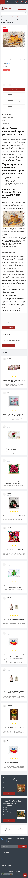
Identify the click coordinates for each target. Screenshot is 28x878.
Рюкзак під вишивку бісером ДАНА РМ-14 (14, 515)
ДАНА (8, 63)
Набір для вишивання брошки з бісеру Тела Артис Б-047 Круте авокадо (14, 586)
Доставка (10, 100)
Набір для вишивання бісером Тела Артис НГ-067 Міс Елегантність (14, 415)
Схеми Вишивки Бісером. (18, 240)
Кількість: (5, 83)
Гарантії (10, 106)
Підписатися (22, 846)
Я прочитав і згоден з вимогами (13, 849)
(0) (14, 59)
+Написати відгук (8, 327)
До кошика (14, 89)
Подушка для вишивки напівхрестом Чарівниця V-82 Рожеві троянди (14, 482)
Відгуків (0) (5, 120)
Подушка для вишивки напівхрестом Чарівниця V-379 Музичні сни (14, 550)
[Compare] (25, 59)
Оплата (10, 94)
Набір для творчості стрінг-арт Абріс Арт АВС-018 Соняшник (14, 728)
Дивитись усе (8, 793)
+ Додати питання (8, 346)
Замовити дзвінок (22, 9)
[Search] (25, 13)
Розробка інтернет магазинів (8, 870)
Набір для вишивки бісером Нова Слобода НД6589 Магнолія (14, 381)
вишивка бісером (18, 183)
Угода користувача (11, 849)
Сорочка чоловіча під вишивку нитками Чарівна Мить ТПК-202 (14, 620)
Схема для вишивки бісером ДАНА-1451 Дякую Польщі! (14, 655)
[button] (11, 2)
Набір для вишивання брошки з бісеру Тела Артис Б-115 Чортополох (14, 448)
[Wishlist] (20, 59)
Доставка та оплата (7, 117)
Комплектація (6, 77)
